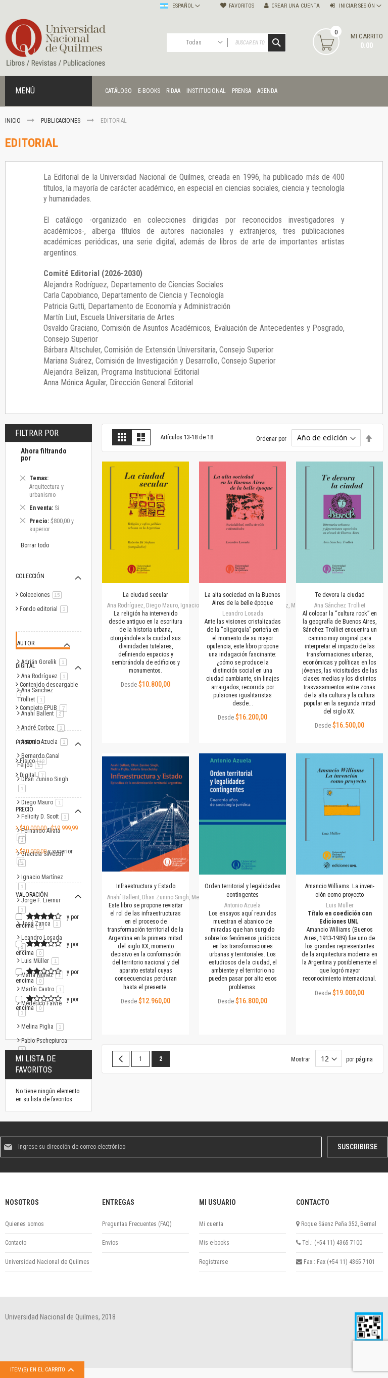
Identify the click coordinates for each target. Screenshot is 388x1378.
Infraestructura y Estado (145, 886)
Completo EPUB (45, 707)
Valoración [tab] (32, 894)
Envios (110, 1242)
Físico (35, 760)
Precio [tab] (24, 809)
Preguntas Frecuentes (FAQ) (137, 1224)
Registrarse (213, 1261)
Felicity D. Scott (46, 816)
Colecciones (42, 594)
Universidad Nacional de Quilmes (47, 1261)
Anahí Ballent (44, 713)
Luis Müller (42, 960)
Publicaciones (61, 120)
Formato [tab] (28, 742)
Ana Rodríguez (46, 676)
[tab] (48, 491)
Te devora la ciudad (340, 594)
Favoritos (241, 6)
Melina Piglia (44, 1026)
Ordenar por (271, 438)
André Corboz (44, 727)
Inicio (13, 120)
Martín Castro (44, 989)
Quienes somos (24, 1224)
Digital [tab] (25, 666)
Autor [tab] (25, 643)
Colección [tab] (30, 576)
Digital (35, 775)
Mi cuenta (211, 1224)
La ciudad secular (145, 594)
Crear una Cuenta (295, 6)
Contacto (15, 1242)
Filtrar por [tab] (37, 433)
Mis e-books (214, 1242)
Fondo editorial (45, 609)
